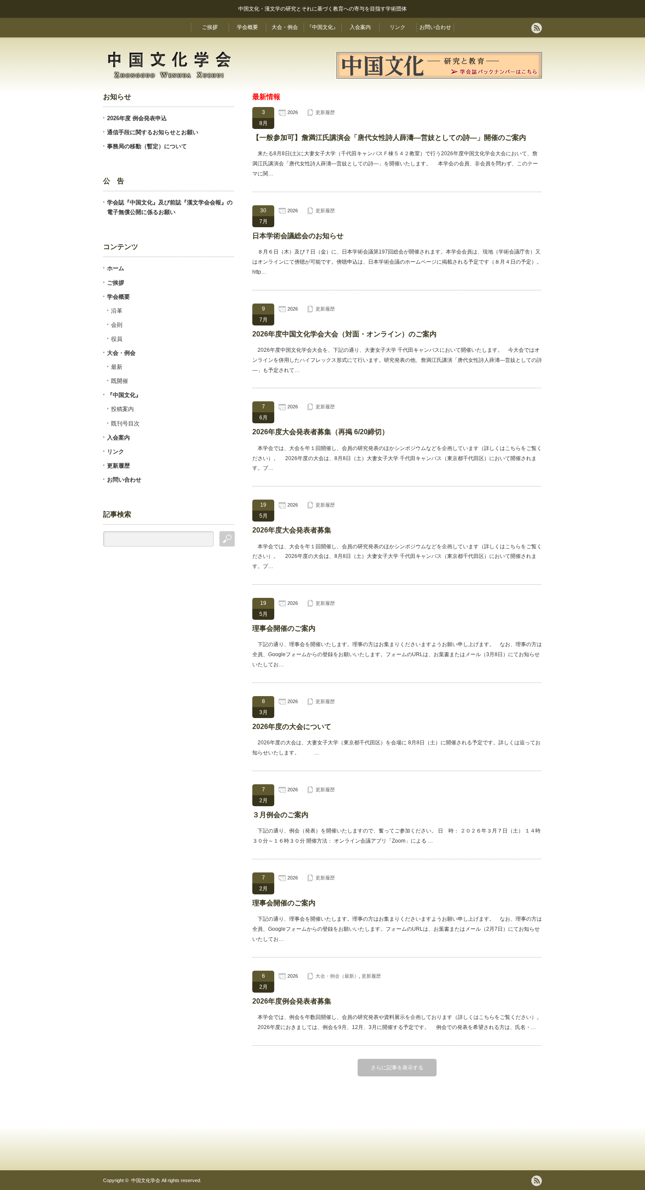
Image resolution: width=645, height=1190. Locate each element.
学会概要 (247, 27)
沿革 (116, 310)
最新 (116, 367)
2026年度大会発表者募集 (291, 530)
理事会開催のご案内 (283, 628)
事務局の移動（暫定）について (147, 146)
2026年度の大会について (291, 726)
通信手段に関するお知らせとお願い (152, 132)
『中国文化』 (322, 27)
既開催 (119, 381)
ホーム (115, 268)
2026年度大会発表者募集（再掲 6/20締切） (320, 432)
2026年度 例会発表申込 (137, 118)
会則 (116, 325)
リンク (397, 27)
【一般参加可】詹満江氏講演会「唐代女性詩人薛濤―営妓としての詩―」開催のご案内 (389, 137)
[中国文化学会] (169, 80)
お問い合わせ (435, 27)
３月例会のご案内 (280, 814)
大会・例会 (285, 27)
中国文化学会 (145, 1180)
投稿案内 (122, 409)
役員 (116, 339)
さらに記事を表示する (397, 1068)
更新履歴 (325, 112)
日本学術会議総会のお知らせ (298, 235)
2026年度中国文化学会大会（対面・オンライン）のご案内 (344, 334)
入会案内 (360, 27)
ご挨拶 (210, 27)
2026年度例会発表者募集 (291, 1001)
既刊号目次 (125, 423)
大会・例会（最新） (337, 976)
